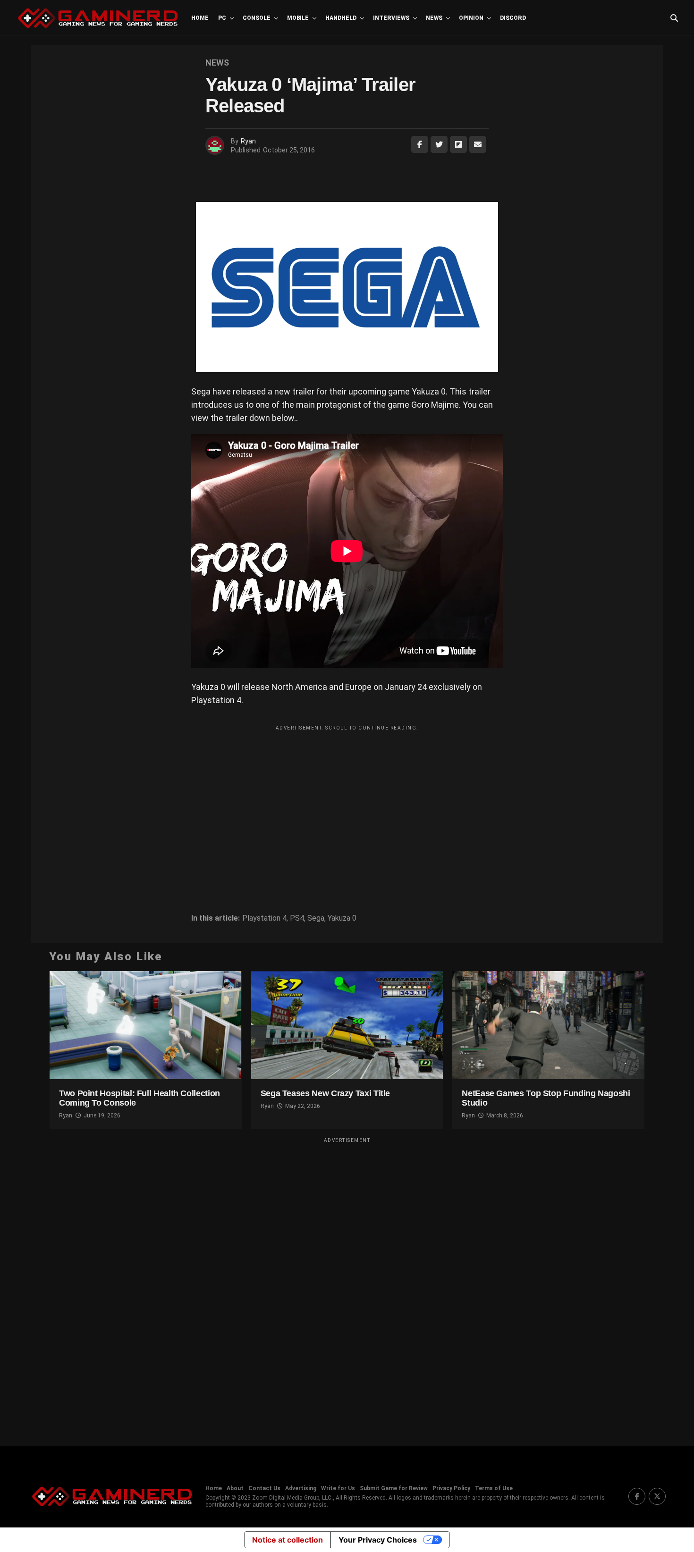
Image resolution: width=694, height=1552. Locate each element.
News (434, 18)
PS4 (297, 918)
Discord (513, 18)
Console (257, 18)
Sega (315, 918)
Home (200, 18)
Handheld (340, 18)
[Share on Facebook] (419, 144)
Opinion (471, 18)
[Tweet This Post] (439, 144)
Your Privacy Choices (378, 1539)
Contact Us (264, 1488)
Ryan (248, 141)
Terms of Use (494, 1488)
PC (222, 18)
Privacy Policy (451, 1488)
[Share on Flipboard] (458, 144)
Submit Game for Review (394, 1488)
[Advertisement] (347, 801)
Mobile (298, 18)
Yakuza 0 (342, 918)
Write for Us (338, 1488)
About (235, 1488)
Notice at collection (287, 1539)
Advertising (300, 1488)
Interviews (391, 18)
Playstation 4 (264, 918)
